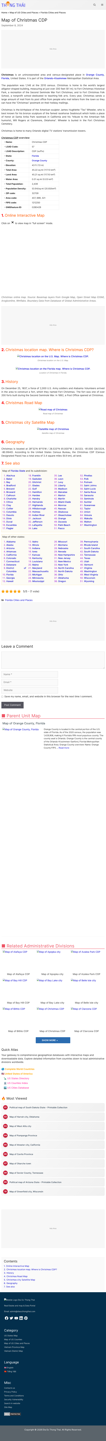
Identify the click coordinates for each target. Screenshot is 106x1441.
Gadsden (37, 478)
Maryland (37, 568)
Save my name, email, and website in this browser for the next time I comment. (48, 696)
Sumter (88, 502)
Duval (9, 521)
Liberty (62, 485)
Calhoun (10, 495)
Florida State (18, 470)
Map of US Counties (13, 1339)
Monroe (62, 505)
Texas (87, 558)
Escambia (11, 525)
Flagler (9, 528)
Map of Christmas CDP (52, 1031)
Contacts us (9, 1388)
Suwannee (89, 505)
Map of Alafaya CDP (18, 974)
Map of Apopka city (52, 974)
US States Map (11, 1335)
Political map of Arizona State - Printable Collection (35, 1182)
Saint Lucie (90, 488)
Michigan (37, 574)
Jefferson (37, 521)
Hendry (36, 498)
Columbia (11, 511)
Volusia (88, 515)
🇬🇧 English (8, 1367)
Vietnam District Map (13, 1351)
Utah (86, 561)
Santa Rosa (90, 492)
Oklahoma (63, 578)
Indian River (38, 515)
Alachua (10, 475)
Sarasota (88, 495)
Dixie (9, 518)
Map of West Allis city (20, 1126)
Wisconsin (89, 578)
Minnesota (37, 578)
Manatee (62, 492)
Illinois (35, 545)
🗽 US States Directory (16, 1078)
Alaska (9, 545)
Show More (49, 1040)
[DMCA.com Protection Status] (12, 1415)
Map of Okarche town (20, 1163)
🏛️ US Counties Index (16, 1083)
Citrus (9, 502)
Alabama (10, 541)
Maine (35, 564)
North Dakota (65, 571)
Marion (61, 495)
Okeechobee (64, 515)
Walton (88, 521)
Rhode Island (91, 545)
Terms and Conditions (14, 1395)
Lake (34, 528)
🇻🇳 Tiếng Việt (10, 1371)
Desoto (10, 515)
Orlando (48, 78)
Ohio (60, 574)
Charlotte (11, 498)
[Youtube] (16, 1319)
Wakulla (88, 518)
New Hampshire (66, 554)
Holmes (36, 511)
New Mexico (64, 561)
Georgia (10, 578)
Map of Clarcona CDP (86, 1031)
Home (4, 12)
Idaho (35, 541)
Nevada (62, 551)
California (11, 554)
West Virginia (91, 574)
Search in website (12, 1403)
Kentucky (37, 558)
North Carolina (66, 568)
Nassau (62, 508)
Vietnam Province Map (14, 1347)
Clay (8, 505)
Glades (36, 485)
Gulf (34, 488)
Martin (61, 498)
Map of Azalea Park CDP (86, 974)
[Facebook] (6, 1319)
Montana (62, 545)
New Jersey (64, 558)
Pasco (61, 528)
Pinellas (88, 475)
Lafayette (37, 525)
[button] (94, 5)
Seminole (89, 498)
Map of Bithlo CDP (18, 1031)
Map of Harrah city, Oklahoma (24, 1117)
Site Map (8, 1407)
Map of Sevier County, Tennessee (26, 1173)
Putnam (88, 482)
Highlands (37, 505)
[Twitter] (11, 1319)
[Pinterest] (25, 1319)
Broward (10, 492)
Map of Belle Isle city (86, 1002)
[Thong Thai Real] (13, 4)
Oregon (62, 581)
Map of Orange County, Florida (23, 723)
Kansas (36, 554)
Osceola (62, 521)
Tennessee (90, 554)
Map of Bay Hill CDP (18, 1002)
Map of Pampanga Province (23, 1135)
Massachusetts (40, 571)
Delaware (11, 564)
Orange (62, 518)
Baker (9, 478)
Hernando (37, 502)
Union (87, 511)
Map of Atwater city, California (25, 1145)
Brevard (10, 488)
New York (63, 564)
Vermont (88, 564)
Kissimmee (60, 78)
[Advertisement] (53, 49)
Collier (9, 508)
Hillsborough (39, 508)
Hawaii (9, 581)
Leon (60, 478)
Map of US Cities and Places (24, 12)
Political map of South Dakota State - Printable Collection (38, 1107)
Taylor (87, 508)
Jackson (36, 518)
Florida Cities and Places (53, 12)
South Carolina (92, 548)
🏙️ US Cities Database (16, 1087)
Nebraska (63, 548)
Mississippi (38, 581)
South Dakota (91, 551)
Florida (5, 78)
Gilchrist (36, 482)
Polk (86, 478)
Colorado (11, 558)
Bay (8, 482)
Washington (90, 525)
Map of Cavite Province (21, 1154)
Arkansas (11, 551)
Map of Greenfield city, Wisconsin (26, 1191)
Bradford (11, 485)
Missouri (62, 541)
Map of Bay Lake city (52, 1002)
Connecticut (12, 561)
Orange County (95, 74)
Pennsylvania (91, 541)
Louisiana (37, 561)
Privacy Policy (10, 1392)
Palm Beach (64, 525)
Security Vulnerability (13, 1399)
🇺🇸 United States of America (17, 1073)
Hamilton (37, 492)
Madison (62, 488)
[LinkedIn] (21, 1319)
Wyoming (89, 581)
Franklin (36, 475)
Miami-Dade (64, 502)
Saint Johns (90, 485)
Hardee (36, 495)
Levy (60, 482)
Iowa (34, 551)
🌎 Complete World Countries (17, 1069)
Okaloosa (63, 511)
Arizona (10, 548)
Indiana (36, 548)
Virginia (88, 568)
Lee (60, 475)
